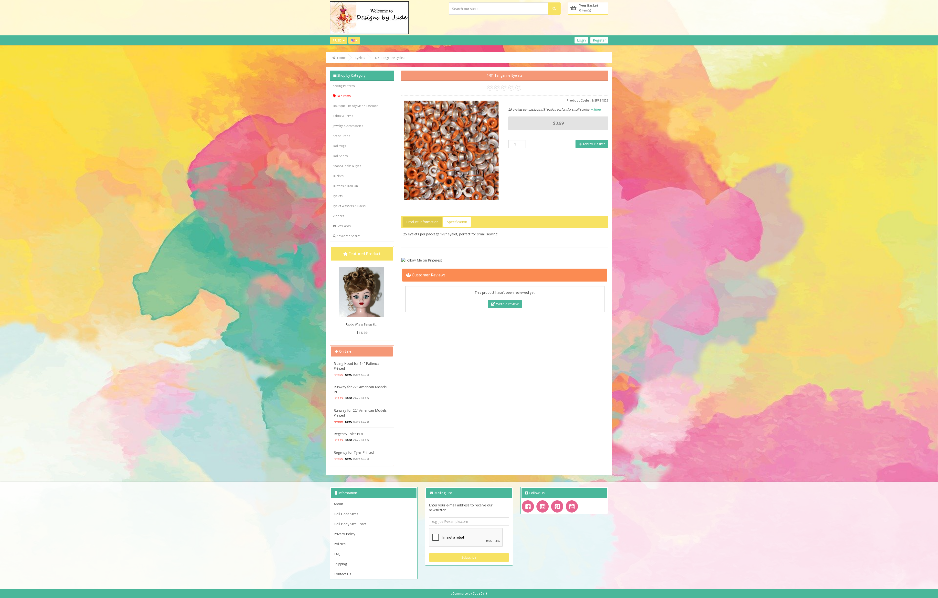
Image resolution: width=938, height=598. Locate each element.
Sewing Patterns (344, 86)
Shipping (340, 564)
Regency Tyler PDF (349, 433)
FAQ (337, 554)
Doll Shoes (340, 156)
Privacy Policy (344, 534)
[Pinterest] (557, 506)
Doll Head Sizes (346, 514)
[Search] (554, 8)
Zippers (338, 216)
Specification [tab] (457, 222)
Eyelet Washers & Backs (349, 206)
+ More (596, 109)
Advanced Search (348, 236)
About (338, 504)
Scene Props (341, 136)
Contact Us (342, 574)
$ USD (337, 40)
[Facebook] (528, 506)
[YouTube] (572, 506)
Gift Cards (343, 226)
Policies (340, 544)
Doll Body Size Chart (350, 524)
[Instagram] (542, 506)
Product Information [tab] (422, 222)
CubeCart (480, 593)
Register (599, 40)
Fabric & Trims (343, 116)
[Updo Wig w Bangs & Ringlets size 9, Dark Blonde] (361, 294)
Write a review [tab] (507, 304)
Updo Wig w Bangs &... (361, 324)
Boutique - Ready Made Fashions (355, 106)
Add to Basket (593, 144)
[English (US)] (354, 40)
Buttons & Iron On (345, 186)
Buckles (338, 176)
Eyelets (337, 196)
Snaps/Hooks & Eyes (347, 166)
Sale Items (343, 96)
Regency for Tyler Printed (354, 452)
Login (581, 40)
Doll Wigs (339, 146)
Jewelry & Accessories (348, 126)
